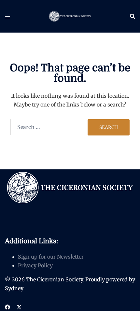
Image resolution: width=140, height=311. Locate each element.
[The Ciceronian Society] (69, 15)
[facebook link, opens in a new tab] (7, 307)
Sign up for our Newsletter (51, 256)
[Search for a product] (132, 16)
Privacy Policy (35, 265)
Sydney (14, 288)
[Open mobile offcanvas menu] (7, 16)
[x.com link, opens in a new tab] (19, 307)
